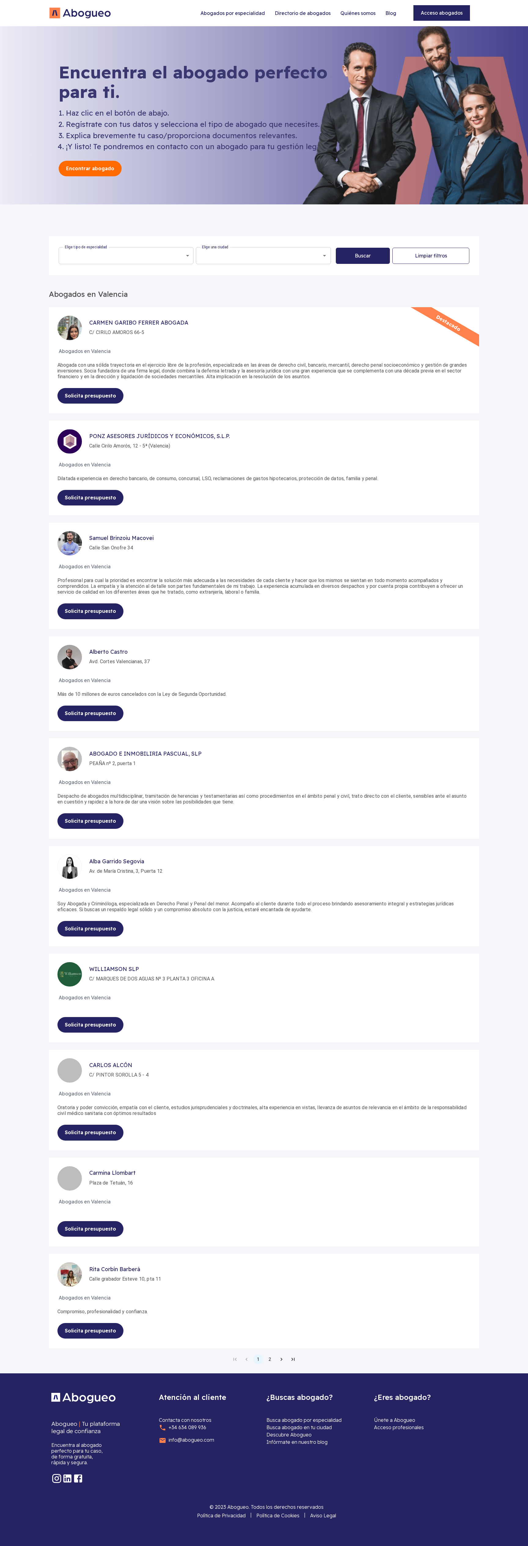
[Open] (324, 255)
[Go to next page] (281, 1359)
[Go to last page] (293, 1359)
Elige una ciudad (215, 247)
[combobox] (126, 255)
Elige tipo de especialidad (86, 247)
